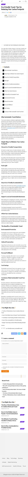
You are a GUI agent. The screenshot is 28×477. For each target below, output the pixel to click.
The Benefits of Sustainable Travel (11, 94)
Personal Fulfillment (8, 104)
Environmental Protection (9, 98)
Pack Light (6, 80)
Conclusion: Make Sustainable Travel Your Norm (14, 111)
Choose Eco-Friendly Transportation (11, 77)
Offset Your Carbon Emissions (10, 91)
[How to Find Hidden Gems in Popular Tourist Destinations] (23, 413)
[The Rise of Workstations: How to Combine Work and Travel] (23, 406)
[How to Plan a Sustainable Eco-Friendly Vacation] (23, 427)
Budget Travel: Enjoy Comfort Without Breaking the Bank (14, 322)
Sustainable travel (18, 328)
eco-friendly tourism (21, 185)
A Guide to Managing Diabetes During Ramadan (13, 384)
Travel (3, 4)
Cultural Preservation (8, 101)
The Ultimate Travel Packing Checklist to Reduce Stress (13, 317)
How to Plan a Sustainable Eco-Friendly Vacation (12, 320)
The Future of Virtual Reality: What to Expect (12, 393)
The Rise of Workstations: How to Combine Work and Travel (10, 405)
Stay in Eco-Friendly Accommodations (11, 84)
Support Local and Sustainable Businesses (12, 87)
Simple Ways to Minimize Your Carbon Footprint (14, 73)
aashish (6, 15)
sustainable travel (11, 127)
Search (23, 376)
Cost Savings (7, 108)
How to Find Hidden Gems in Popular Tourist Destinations (14, 315)
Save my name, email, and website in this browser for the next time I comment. (13, 368)
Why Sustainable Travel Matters (11, 70)
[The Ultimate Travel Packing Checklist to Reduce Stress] (23, 420)
